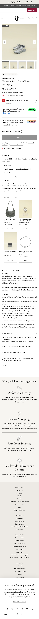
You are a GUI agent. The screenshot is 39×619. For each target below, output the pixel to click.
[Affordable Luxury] (19, 396)
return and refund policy (16, 145)
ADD (25, 260)
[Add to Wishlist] (34, 26)
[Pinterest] (22, 609)
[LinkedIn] (17, 613)
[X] (12, 609)
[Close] (35, 581)
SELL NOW (32, 10)
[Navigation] (2, 18)
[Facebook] (7, 609)
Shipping (4, 92)
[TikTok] (22, 613)
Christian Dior (8, 78)
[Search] (29, 18)
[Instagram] (17, 609)
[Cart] (36, 18)
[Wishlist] (32, 18)
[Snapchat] (31, 609)
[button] (4, 42)
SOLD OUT (10, 228)
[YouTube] (27, 609)
